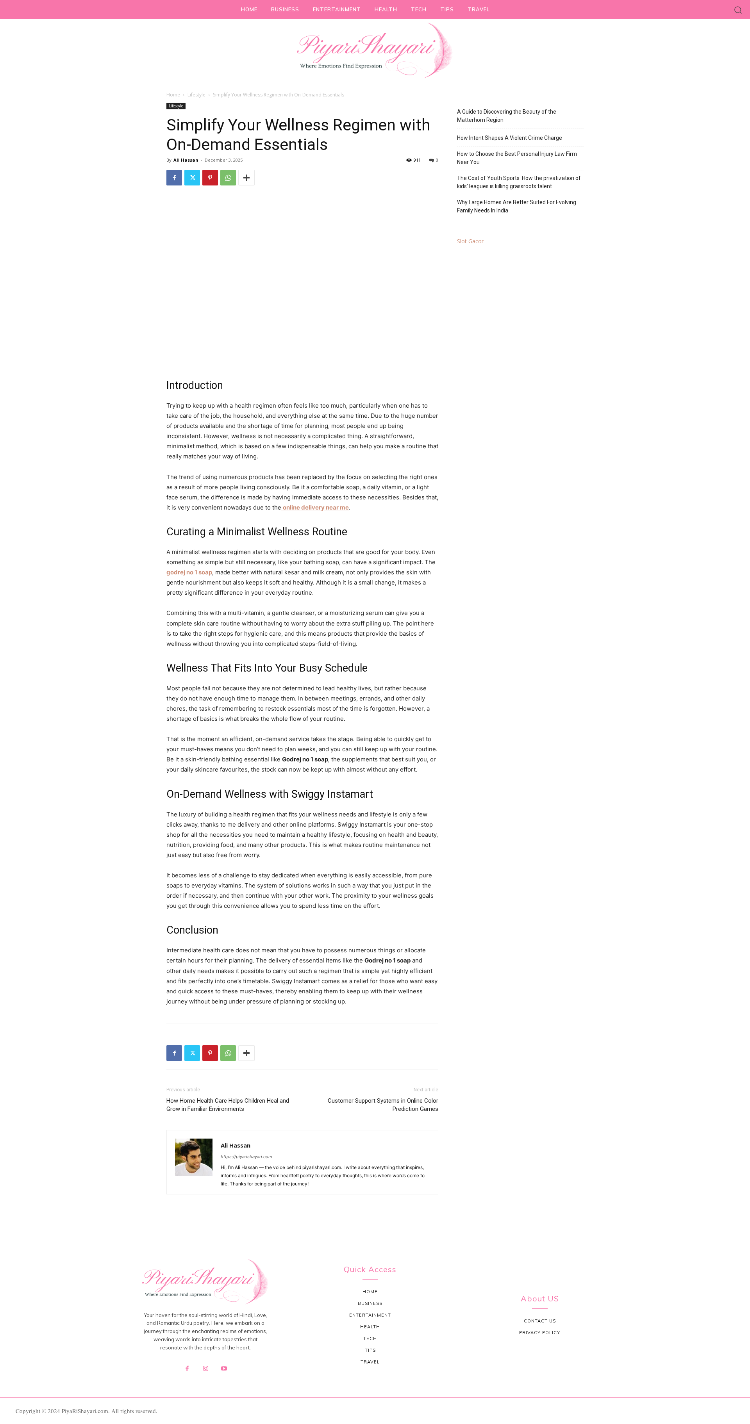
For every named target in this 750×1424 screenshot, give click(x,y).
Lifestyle (196, 94)
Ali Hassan (185, 160)
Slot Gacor (470, 241)
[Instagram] (205, 1369)
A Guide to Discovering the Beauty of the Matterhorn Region (506, 116)
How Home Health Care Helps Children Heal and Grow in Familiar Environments (227, 1104)
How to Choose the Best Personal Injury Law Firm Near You (517, 158)
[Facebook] (174, 177)
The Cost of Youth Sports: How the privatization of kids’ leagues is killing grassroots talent (519, 182)
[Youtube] (224, 1369)
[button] (738, 9)
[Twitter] (192, 177)
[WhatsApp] (228, 177)
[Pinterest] (210, 177)
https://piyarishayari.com (246, 1156)
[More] (246, 177)
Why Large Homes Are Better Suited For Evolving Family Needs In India (516, 206)
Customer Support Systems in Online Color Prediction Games (383, 1104)
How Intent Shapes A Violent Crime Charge (509, 138)
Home (173, 94)
